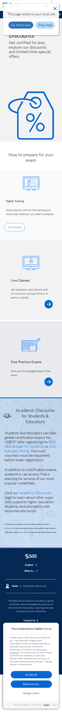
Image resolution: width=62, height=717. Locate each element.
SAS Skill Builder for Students (30, 444)
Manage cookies (31, 693)
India (12, 528)
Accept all (31, 674)
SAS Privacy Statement (21, 705)
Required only (31, 684)
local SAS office (24, 532)
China (7, 528)
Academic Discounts (35, 493)
